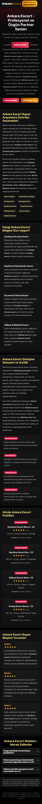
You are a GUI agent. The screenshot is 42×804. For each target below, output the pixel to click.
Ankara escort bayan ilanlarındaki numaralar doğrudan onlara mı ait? (18, 761)
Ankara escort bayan (22, 370)
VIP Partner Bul (29, 100)
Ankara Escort (30, 2)
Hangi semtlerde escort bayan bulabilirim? (16, 752)
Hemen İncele (11, 100)
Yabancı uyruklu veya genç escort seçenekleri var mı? (18, 770)
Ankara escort (20, 45)
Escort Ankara (30, 5)
